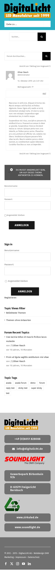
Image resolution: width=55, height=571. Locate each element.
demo (32, 383)
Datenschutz (33, 557)
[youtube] (23, 563)
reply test (10, 388)
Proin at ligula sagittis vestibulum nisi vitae (27, 357)
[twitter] (11, 563)
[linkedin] (29, 563)
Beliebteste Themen (16, 312)
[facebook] (5, 563)
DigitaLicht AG (25, 553)
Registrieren (10, 297)
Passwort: (8, 199)
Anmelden (22, 225)
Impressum (21, 557)
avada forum (21, 383)
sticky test (22, 388)
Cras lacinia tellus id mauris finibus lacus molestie (26, 339)
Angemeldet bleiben (16, 215)
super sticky (36, 388)
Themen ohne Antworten (18, 320)
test (7, 393)
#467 (44, 94)
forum (42, 383)
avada (8, 383)
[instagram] (17, 563)
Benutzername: (11, 186)
